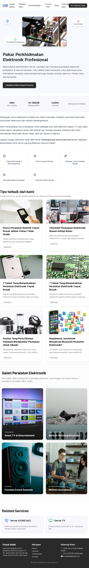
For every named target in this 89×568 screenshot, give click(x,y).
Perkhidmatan (34, 5)
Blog (57, 5)
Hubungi (35, 557)
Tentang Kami (22, 5)
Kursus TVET (48, 5)
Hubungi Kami (65, 5)
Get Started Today (78, 6)
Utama (34, 548)
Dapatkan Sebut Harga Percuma (19, 85)
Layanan (35, 551)
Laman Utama (12, 5)
